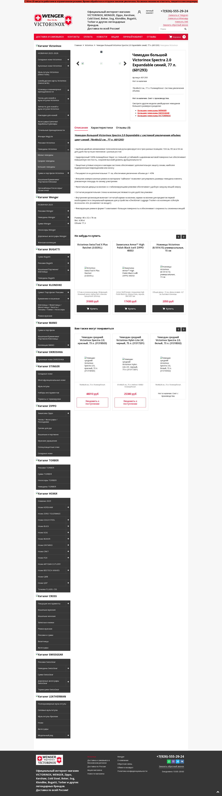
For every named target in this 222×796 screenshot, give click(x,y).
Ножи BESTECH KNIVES (48, 570)
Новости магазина (95, 773)
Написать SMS (181, 21)
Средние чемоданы (46, 161)
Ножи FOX (42, 557)
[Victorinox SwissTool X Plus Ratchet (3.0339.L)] (92, 271)
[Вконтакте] (182, 761)
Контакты (74, 36)
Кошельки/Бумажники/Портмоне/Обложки (48, 180)
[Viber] (173, 761)
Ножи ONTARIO (45, 545)
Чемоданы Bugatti (46, 278)
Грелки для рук (45, 428)
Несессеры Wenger (47, 230)
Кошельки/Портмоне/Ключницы (48, 270)
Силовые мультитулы (48, 710)
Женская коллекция (47, 242)
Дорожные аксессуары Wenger (52, 236)
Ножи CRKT (43, 551)
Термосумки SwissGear (48, 689)
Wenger (120, 756)
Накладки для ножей (47, 115)
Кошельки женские (47, 616)
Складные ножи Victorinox (50, 59)
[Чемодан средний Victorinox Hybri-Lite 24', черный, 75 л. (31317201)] (130, 364)
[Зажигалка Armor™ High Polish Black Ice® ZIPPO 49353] (130, 271)
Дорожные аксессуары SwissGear (48, 682)
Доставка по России (96, 766)
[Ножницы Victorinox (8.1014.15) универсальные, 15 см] (168, 271)
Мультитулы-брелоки (48, 716)
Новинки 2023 (44, 501)
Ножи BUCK (43, 526)
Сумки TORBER (45, 474)
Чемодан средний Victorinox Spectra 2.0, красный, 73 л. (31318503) (92, 340)
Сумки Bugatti (44, 256)
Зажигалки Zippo (45, 413)
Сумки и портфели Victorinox (51, 173)
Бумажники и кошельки (49, 298)
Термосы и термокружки (49, 399)
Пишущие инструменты (49, 603)
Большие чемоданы (46, 167)
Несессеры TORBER (47, 480)
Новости (102, 36)
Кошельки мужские (47, 610)
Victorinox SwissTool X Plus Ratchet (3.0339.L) (92, 246)
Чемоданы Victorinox (47, 149)
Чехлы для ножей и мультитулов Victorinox (48, 99)
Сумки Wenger (44, 223)
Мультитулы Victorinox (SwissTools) (48, 73)
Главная (78, 45)
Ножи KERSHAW (45, 507)
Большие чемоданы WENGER (152, 110)
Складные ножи (45, 373)
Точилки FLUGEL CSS (47, 589)
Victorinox (89, 45)
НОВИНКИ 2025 (45, 204)
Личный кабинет (133, 36)
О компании (122, 760)
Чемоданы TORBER (47, 486)
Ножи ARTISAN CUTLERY (49, 564)
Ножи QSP (43, 583)
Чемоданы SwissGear (48, 668)
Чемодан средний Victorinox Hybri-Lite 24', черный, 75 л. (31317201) (130, 340)
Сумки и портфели (46, 330)
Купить (94, 308)
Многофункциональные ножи (51, 380)
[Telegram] (178, 761)
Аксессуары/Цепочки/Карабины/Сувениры (48, 122)
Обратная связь (124, 764)
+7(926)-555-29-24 (174, 11)
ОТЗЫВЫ (151, 36)
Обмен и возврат (125, 767)
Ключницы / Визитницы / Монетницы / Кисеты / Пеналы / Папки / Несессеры (51, 307)
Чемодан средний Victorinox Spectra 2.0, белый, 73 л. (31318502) (168, 340)
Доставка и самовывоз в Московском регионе (98, 761)
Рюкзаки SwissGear (47, 662)
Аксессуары (43, 647)
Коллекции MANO (46, 345)
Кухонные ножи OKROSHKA (51, 359)
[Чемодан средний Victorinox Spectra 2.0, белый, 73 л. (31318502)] (168, 364)
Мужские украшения (47, 440)
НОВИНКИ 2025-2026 (48, 53)
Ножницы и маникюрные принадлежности (49, 90)
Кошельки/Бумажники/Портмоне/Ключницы (48, 337)
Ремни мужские (45, 315)
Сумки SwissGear (45, 674)
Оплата (88, 36)
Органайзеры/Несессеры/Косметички (50, 189)
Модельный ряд (45, 735)
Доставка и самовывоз (50, 36)
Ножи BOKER (44, 538)
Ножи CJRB (43, 576)
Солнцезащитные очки (48, 447)
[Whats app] (169, 761)
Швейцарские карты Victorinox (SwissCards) (52, 81)
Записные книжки (46, 622)
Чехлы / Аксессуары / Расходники (47, 420)
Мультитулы (43, 386)
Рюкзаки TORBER (46, 467)
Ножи (40, 722)
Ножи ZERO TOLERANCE (49, 513)
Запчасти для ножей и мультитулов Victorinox (48, 107)
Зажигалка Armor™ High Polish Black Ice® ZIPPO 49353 (130, 247)
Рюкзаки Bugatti (45, 263)
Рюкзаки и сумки (45, 635)
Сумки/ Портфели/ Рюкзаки (50, 292)
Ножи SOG (43, 532)
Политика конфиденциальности (132, 771)
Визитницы (43, 641)
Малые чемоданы (45, 155)
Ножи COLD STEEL (46, 520)
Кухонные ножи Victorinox (50, 65)
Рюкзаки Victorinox (46, 142)
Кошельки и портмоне (48, 434)
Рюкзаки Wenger (45, 211)
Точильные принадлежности (51, 130)
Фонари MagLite (45, 136)
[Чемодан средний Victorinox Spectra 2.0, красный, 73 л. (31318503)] (92, 364)
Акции (115, 36)
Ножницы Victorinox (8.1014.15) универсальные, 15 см (168, 247)
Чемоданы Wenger (46, 217)
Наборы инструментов (48, 392)
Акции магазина (94, 770)
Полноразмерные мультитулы (52, 703)
